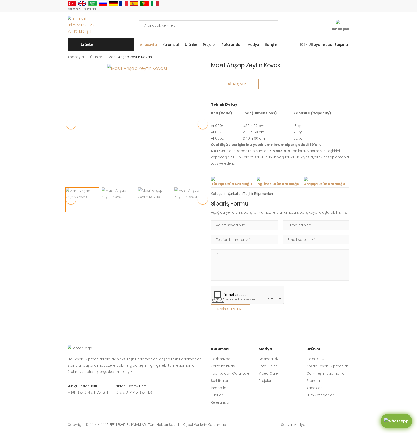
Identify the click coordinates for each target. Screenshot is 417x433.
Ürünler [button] (87, 44)
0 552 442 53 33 (133, 392)
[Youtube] (332, 9)
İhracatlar (219, 387)
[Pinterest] (340, 9)
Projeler (209, 44)
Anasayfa (148, 44)
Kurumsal (170, 44)
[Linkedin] (348, 9)
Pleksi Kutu (315, 358)
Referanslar (232, 44)
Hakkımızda (220, 358)
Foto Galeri (268, 366)
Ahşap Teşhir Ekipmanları (327, 366)
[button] (203, 124)
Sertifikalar (219, 380)
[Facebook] (317, 9)
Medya (253, 44)
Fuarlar (217, 395)
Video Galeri (269, 373)
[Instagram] (309, 9)
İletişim (271, 44)
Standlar (313, 380)
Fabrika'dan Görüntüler (230, 373)
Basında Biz (268, 358)
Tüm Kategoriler (320, 395)
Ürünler (191, 44)
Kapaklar (314, 387)
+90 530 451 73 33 (88, 392)
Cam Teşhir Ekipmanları (326, 373)
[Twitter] (324, 9)
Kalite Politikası (223, 366)
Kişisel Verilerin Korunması (205, 424)
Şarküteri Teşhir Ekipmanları (250, 193)
